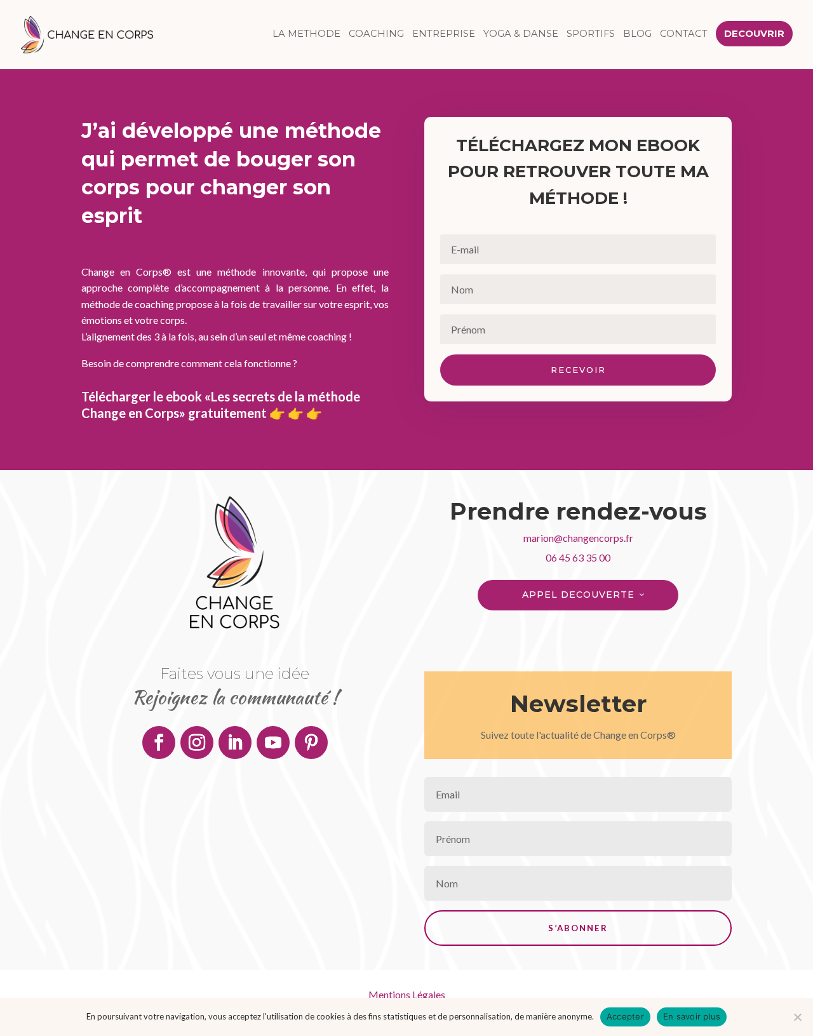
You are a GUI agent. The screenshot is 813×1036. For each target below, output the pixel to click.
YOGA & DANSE (520, 34)
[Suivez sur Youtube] (273, 742)
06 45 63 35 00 (578, 557)
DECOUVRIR (754, 34)
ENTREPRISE (443, 34)
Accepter (625, 1016)
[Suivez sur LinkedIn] (235, 742)
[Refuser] (797, 1017)
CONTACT (684, 34)
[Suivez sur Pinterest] (311, 742)
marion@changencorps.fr (578, 538)
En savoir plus (692, 1016)
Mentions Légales (406, 994)
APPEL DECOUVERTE (578, 594)
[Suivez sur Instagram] (196, 742)
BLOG (637, 34)
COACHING (376, 34)
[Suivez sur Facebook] (158, 742)
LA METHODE (306, 34)
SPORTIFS (591, 34)
